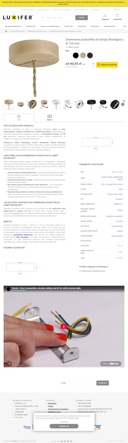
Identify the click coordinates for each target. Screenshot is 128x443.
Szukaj (81, 18)
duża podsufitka (117, 236)
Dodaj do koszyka (109, 65)
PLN (119, 9)
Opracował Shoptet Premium (116, 441)
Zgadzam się (64, 426)
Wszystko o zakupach (28, 9)
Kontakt (50, 406)
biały (115, 194)
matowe (120, 231)
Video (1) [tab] (49, 120)
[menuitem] (14, 26)
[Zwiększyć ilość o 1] (93, 63)
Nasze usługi (95, 9)
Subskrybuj (102, 383)
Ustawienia (64, 422)
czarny (120, 194)
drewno (120, 210)
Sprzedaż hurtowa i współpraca (61, 9)
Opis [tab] (19, 120)
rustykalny (119, 199)
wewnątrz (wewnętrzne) (114, 216)
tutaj (76, 418)
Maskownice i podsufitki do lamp (93, 271)
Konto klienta (52, 403)
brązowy (111, 194)
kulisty (120, 189)
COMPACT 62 (17, 213)
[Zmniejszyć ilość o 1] (93, 66)
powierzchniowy (117, 226)
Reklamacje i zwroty (43, 9)
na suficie (119, 221)
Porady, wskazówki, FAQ (81, 9)
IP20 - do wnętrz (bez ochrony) (112, 184)
